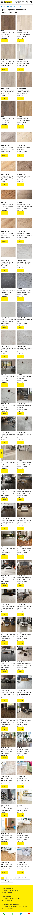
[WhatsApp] (12, 914)
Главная (3, 6)
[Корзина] (31, 2)
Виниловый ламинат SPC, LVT (14, 6)
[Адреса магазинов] (29, 914)
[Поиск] (27, 2)
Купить (4, 41)
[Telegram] (21, 914)
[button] (2, 2)
